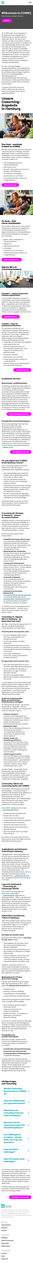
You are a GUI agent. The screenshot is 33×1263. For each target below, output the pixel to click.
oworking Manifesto (11, 810)
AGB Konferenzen (7, 1240)
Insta (3, 1256)
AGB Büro (4, 1238)
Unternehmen (6, 1225)
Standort (4, 1228)
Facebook (4, 1259)
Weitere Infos (8, 447)
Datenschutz (5, 1246)
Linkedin (4, 1253)
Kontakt (4, 1230)
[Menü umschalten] (30, 2)
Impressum (5, 1243)
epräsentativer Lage (11, 895)
